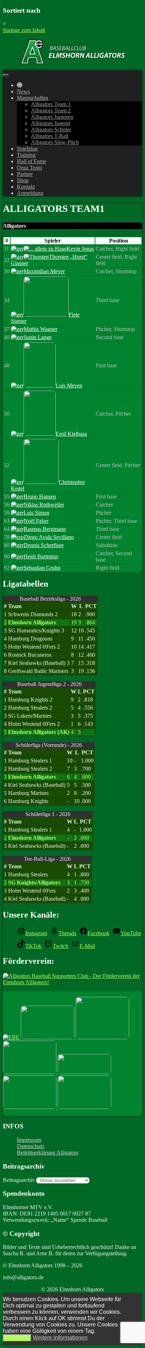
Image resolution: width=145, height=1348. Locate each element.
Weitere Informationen (60, 1338)
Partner (25, 174)
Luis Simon (36, 513)
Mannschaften (32, 98)
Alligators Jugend (50, 123)
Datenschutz (30, 1146)
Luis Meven (69, 385)
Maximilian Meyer (44, 271)
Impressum (29, 1140)
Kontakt (26, 187)
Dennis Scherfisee (44, 545)
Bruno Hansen (40, 497)
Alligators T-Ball (49, 136)
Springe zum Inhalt (24, 30)
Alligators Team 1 (51, 104)
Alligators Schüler (51, 130)
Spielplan (27, 149)
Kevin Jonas (80, 249)
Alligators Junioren (52, 117)
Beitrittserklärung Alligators (47, 1153)
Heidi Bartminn (41, 556)
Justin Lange (38, 337)
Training (26, 155)
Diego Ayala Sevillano (49, 537)
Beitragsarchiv (19, 1180)
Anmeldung (30, 193)
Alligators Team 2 (51, 111)
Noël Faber (36, 521)
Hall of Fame (31, 161)
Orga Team (29, 168)
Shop (23, 180)
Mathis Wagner (40, 329)
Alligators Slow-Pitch (55, 142)
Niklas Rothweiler (44, 505)
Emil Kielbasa (71, 434)
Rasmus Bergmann (45, 529)
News (23, 91)
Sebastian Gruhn (42, 568)
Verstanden (17, 1338)
